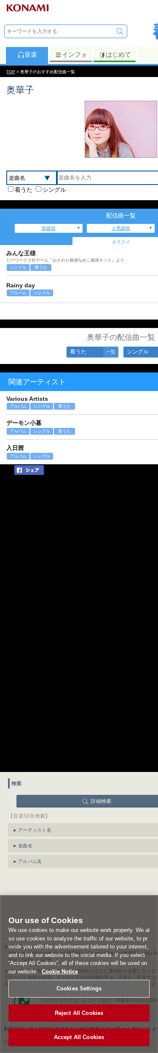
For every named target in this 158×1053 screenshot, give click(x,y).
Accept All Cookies (79, 1037)
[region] (79, 974)
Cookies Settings (79, 988)
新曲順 (49, 228)
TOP (10, 71)
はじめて (118, 54)
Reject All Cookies (79, 1013)
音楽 (30, 54)
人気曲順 (121, 228)
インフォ (74, 54)
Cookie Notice (60, 971)
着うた (23, 189)
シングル (54, 189)
